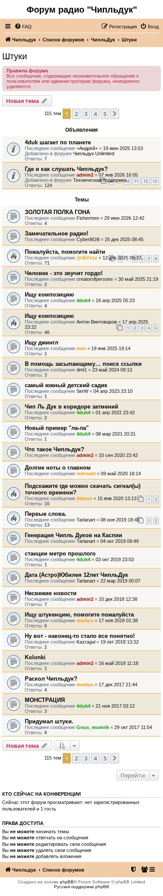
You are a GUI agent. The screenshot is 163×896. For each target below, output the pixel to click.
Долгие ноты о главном (58, 467)
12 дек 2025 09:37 (122, 257)
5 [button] (104, 114)
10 (127, 181)
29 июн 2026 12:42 (124, 218)
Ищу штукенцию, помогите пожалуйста (79, 614)
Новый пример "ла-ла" (57, 428)
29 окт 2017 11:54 (133, 727)
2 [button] (76, 114)
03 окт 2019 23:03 (115, 559)
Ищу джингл (41, 342)
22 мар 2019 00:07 (120, 580)
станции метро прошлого (60, 553)
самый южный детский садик (66, 385)
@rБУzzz (87, 257)
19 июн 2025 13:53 (123, 148)
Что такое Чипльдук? (54, 449)
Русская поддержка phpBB (81, 886)
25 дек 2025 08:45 (124, 239)
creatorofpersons (95, 279)
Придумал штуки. (49, 721)
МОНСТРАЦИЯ (45, 700)
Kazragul (86, 641)
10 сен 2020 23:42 (118, 455)
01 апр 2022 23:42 (115, 412)
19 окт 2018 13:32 (119, 641)
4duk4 (83, 300)
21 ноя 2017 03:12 (115, 706)
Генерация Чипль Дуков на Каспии (73, 535)
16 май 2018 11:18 (118, 663)
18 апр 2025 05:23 (115, 300)
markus (85, 620)
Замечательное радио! (56, 233)
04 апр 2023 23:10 (113, 391)
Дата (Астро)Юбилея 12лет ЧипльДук (76, 575)
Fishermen (88, 218)
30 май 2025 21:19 (138, 279)
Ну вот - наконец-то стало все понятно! (80, 636)
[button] (114, 114)
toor (81, 348)
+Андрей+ (87, 148)
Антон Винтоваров (97, 321)
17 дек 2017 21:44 (118, 684)
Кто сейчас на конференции (41, 794)
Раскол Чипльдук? (51, 678)
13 (155, 181)
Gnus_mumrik (93, 727)
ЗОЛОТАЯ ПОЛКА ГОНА (57, 212)
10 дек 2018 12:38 (118, 599)
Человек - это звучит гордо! (64, 273)
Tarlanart (86, 519)
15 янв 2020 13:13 (116, 498)
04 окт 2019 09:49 (119, 541)
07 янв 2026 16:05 (118, 174)
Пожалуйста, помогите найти (65, 252)
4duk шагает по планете (58, 142)
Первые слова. (46, 514)
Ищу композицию (49, 294)
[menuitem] (23, 26)
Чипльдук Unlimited (93, 153)
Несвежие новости (51, 593)
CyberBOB (88, 239)
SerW (82, 391)
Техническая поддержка (99, 180)
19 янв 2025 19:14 (110, 348)
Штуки (14, 56)
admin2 (85, 174)
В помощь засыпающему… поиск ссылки (83, 364)
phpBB (67, 881)
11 (136, 181)
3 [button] (85, 114)
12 (145, 181)
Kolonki (35, 657)
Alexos (84, 498)
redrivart (86, 473)
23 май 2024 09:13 (112, 369)
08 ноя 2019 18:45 (120, 519)
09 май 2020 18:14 (121, 473)
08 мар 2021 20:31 (116, 433)
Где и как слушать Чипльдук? (66, 169)
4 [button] (95, 114)
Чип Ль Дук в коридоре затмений (71, 406)
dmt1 (82, 369)
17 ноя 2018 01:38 (118, 620)
